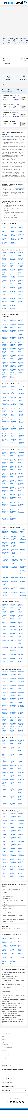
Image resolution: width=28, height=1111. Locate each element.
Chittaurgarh (16, 99)
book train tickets (8, 136)
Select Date (23, 98)
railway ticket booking (20, 188)
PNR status (20, 142)
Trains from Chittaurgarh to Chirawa (11, 928)
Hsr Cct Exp (5, 121)
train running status (14, 143)
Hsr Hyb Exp (5, 104)
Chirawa (5, 99)
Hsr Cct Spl (5, 95)
